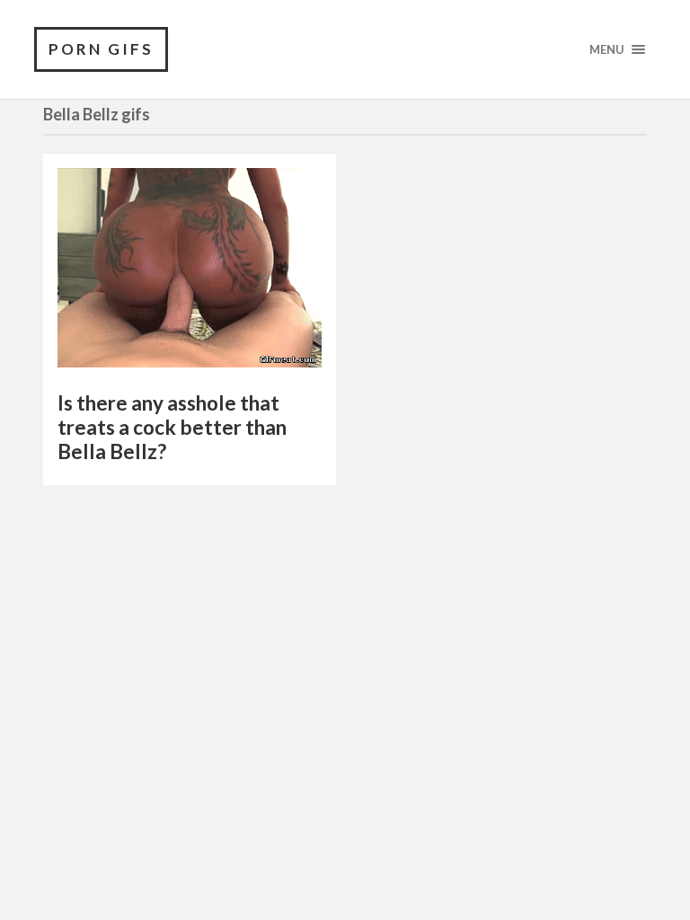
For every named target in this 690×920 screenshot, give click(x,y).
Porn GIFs (101, 49)
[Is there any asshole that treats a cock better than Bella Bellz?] (190, 272)
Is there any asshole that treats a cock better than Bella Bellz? (172, 427)
